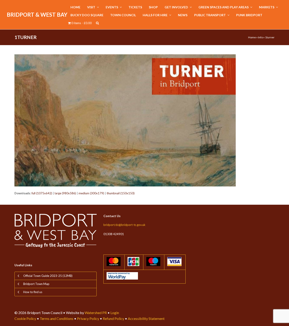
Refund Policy (113, 318)
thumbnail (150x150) (121, 193)
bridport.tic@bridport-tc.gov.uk (124, 225)
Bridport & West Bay (37, 14)
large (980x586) (65, 193)
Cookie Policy (25, 318)
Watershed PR (96, 312)
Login (114, 312)
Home (252, 37)
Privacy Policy (88, 318)
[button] (97, 23)
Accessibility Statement (146, 318)
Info (260, 37)
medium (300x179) (91, 193)
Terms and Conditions (56, 318)
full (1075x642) (42, 193)
